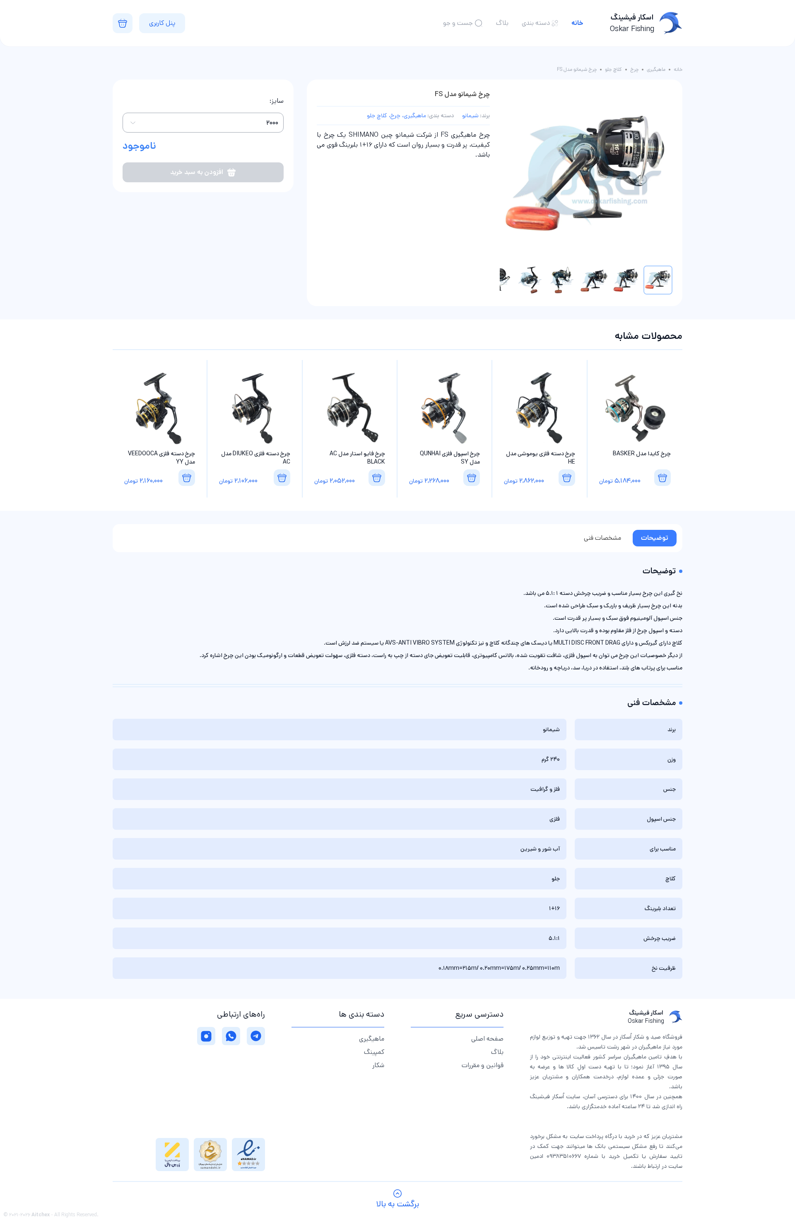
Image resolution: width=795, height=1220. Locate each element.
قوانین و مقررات (483, 1065)
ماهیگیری (656, 69)
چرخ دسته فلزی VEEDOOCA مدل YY (161, 457)
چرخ (634, 69)
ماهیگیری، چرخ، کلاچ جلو (396, 115)
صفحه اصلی (487, 1039)
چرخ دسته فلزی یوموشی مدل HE (540, 457)
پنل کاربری (162, 23)
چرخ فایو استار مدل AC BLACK (357, 457)
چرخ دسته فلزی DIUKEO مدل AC (255, 457)
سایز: (277, 101)
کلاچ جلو (613, 69)
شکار (378, 1065)
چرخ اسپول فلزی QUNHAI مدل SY (450, 457)
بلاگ (502, 23)
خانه (577, 23)
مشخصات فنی (602, 538)
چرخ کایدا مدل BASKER (642, 453)
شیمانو (470, 115)
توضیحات (654, 538)
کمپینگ (374, 1052)
